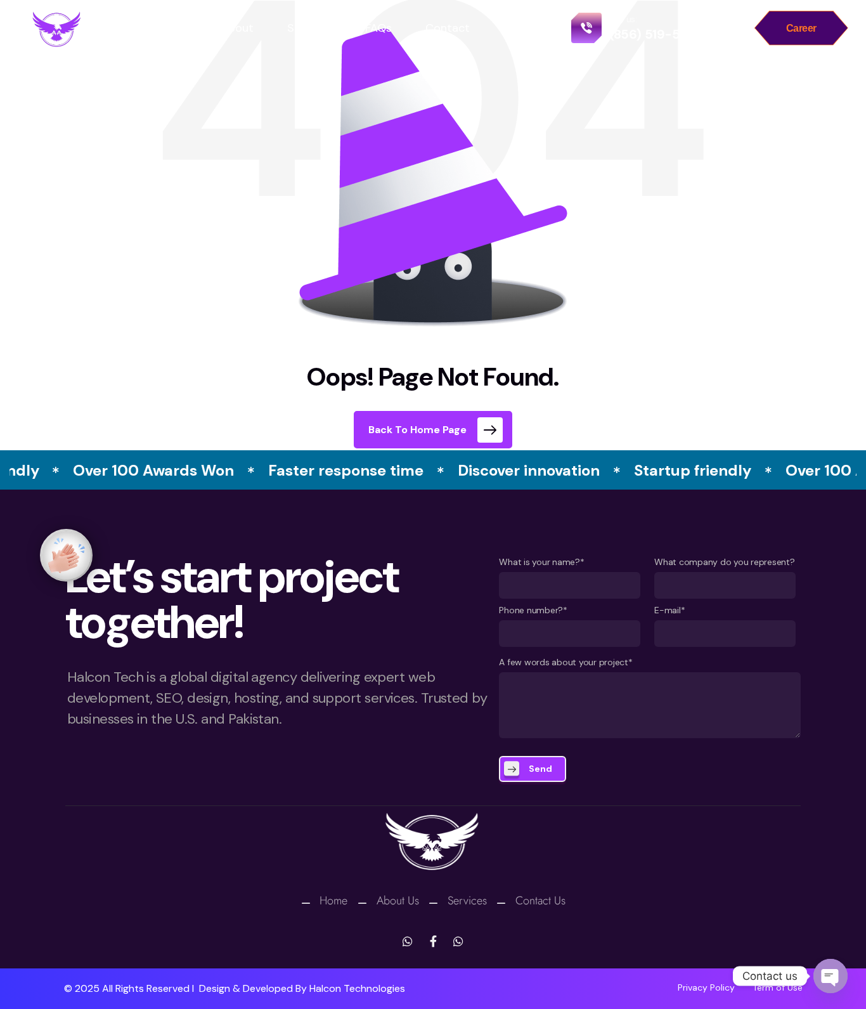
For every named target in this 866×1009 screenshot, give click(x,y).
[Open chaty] (830, 976)
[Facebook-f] (433, 941)
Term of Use (778, 987)
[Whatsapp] (407, 941)
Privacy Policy (706, 987)
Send (540, 768)
